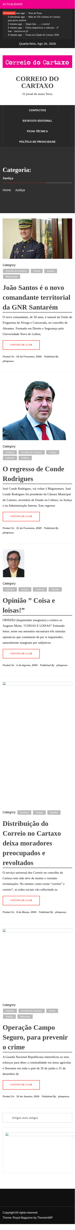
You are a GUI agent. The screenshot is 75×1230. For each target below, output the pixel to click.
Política (25, 457)
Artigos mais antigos (25, 1117)
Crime (36, 270)
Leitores (10, 457)
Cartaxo (10, 452)
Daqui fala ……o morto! (29, 24)
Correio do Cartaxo (37, 82)
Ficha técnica (37, 131)
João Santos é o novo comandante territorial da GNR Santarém (36, 297)
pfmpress (8, 361)
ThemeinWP (45, 1217)
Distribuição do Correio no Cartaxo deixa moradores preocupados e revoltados (32, 843)
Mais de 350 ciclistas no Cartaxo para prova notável (34, 18)
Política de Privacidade (37, 141)
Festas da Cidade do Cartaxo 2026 (33, 34)
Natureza (25, 1016)
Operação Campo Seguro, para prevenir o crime (35, 1037)
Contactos (37, 110)
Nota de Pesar (25, 13)
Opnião (55, 589)
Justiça (50, 270)
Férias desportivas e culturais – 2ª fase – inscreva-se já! (33, 29)
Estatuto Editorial (37, 120)
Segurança (12, 276)
